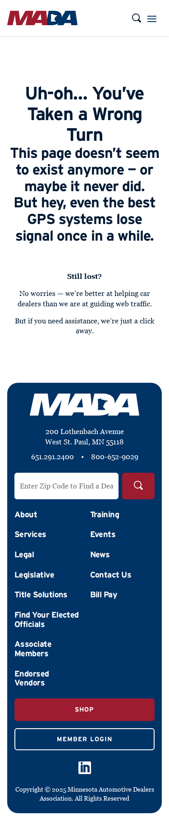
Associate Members (32, 649)
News (100, 554)
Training (104, 514)
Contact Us (111, 574)
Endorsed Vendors (31, 678)
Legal (24, 554)
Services (30, 534)
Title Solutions (41, 594)
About (25, 514)
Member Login (84, 739)
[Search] (138, 486)
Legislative (34, 574)
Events (103, 534)
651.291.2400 (52, 456)
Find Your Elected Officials (46, 619)
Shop (84, 709)
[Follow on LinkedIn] (84, 767)
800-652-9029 (114, 456)
